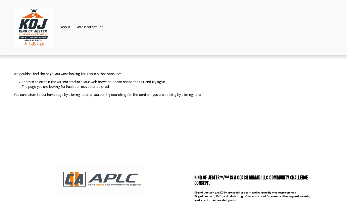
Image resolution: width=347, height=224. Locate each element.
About (65, 27)
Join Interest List (90, 27)
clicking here (78, 95)
